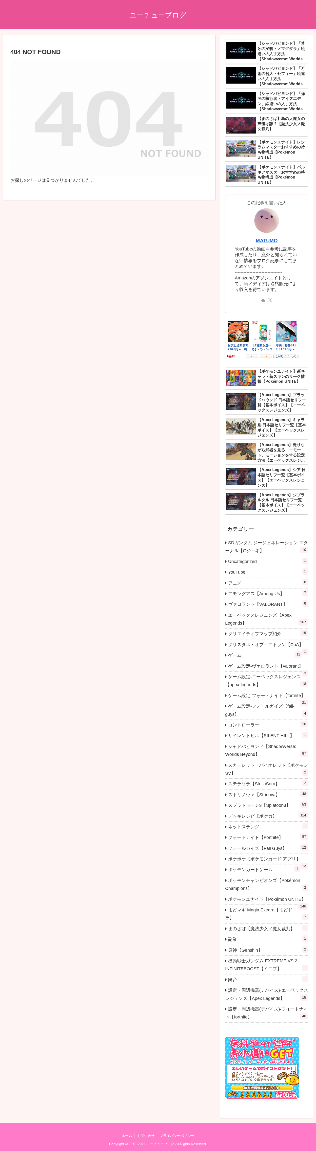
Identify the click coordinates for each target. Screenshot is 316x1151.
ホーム (127, 1136)
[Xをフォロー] (270, 300)
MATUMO (267, 240)
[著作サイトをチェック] (263, 300)
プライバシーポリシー (177, 1136)
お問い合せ (146, 1136)
